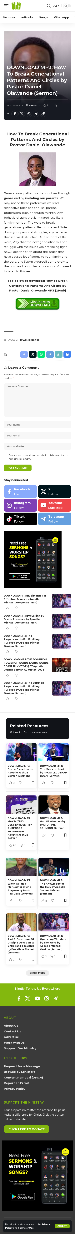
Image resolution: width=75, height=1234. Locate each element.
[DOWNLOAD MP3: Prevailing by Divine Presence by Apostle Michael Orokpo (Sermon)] (61, 621)
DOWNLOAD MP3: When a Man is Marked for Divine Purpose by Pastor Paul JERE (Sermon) (20, 887)
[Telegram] (54, 519)
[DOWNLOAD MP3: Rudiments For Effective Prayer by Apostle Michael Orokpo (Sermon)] (61, 601)
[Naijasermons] (16, 5)
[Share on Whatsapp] (29, 114)
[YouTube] (37, 998)
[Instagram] (20, 505)
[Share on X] (21, 114)
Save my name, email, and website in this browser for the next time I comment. (38, 457)
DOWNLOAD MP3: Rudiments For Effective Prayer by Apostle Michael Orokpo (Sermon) (25, 599)
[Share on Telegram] (36, 114)
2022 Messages (29, 339)
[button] (62, 1226)
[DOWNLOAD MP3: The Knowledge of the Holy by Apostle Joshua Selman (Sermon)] (53, 867)
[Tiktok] (20, 519)
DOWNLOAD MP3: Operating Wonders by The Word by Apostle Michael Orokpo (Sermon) (53, 942)
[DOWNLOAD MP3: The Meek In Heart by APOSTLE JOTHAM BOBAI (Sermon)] (53, 752)
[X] (54, 491)
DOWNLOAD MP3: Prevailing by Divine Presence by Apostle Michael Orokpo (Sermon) (24, 619)
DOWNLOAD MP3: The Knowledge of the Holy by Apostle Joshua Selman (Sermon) (52, 887)
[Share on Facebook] (14, 114)
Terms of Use (26, 1228)
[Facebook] (20, 491)
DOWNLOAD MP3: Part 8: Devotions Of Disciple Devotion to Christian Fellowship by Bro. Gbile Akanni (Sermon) (21, 944)
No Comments (15, 105)
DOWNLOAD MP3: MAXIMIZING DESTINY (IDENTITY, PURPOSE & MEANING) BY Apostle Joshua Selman (20, 828)
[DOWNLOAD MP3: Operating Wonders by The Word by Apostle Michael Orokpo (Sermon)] (53, 922)
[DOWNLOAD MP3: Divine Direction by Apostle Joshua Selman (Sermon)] (21, 752)
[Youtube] (54, 505)
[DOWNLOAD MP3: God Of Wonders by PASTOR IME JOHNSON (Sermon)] (53, 804)
